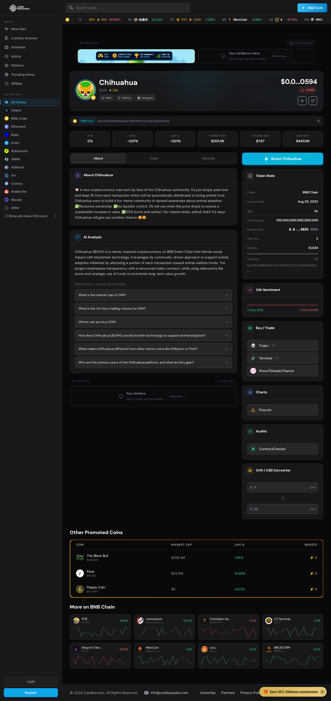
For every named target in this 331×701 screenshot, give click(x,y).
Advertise (18, 47)
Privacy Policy (251, 693)
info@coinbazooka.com (169, 693)
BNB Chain (19, 118)
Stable (15, 159)
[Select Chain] (67, 19)
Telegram (147, 97)
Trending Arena (22, 74)
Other (15, 208)
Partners (17, 65)
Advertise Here (303, 43)
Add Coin (315, 8)
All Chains (18, 102)
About (98, 158)
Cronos (16, 183)
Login (31, 681)
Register (31, 692)
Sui (13, 175)
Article (16, 56)
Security (208, 158)
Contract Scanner (24, 38)
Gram (15, 143)
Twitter (126, 97)
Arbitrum (17, 167)
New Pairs (18, 29)
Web (108, 97)
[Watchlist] (302, 100)
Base (15, 135)
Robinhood (19, 151)
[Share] (312, 100)
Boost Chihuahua (286, 158)
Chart (154, 158)
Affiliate (16, 83)
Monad (16, 200)
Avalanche (19, 191)
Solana (16, 110)
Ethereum (18, 126)
